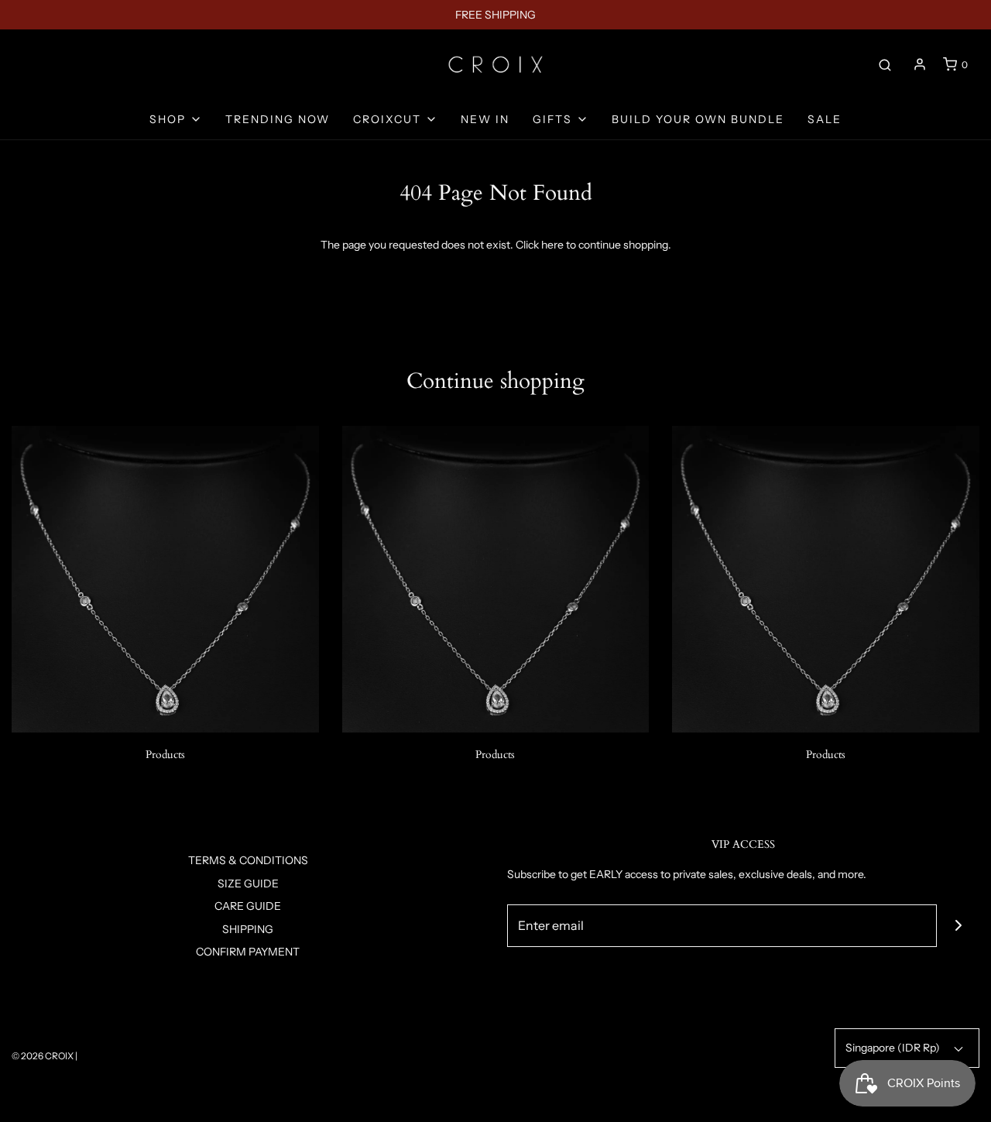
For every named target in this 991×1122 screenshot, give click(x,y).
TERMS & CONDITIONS (248, 860)
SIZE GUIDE (248, 883)
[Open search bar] (885, 64)
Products (165, 754)
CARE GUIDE (247, 906)
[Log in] (919, 64)
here (552, 245)
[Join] (958, 925)
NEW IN (485, 119)
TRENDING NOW (277, 119)
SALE (825, 119)
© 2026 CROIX (43, 1056)
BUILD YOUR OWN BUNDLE (698, 119)
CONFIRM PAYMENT (248, 952)
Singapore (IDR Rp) (893, 1048)
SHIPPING (247, 929)
